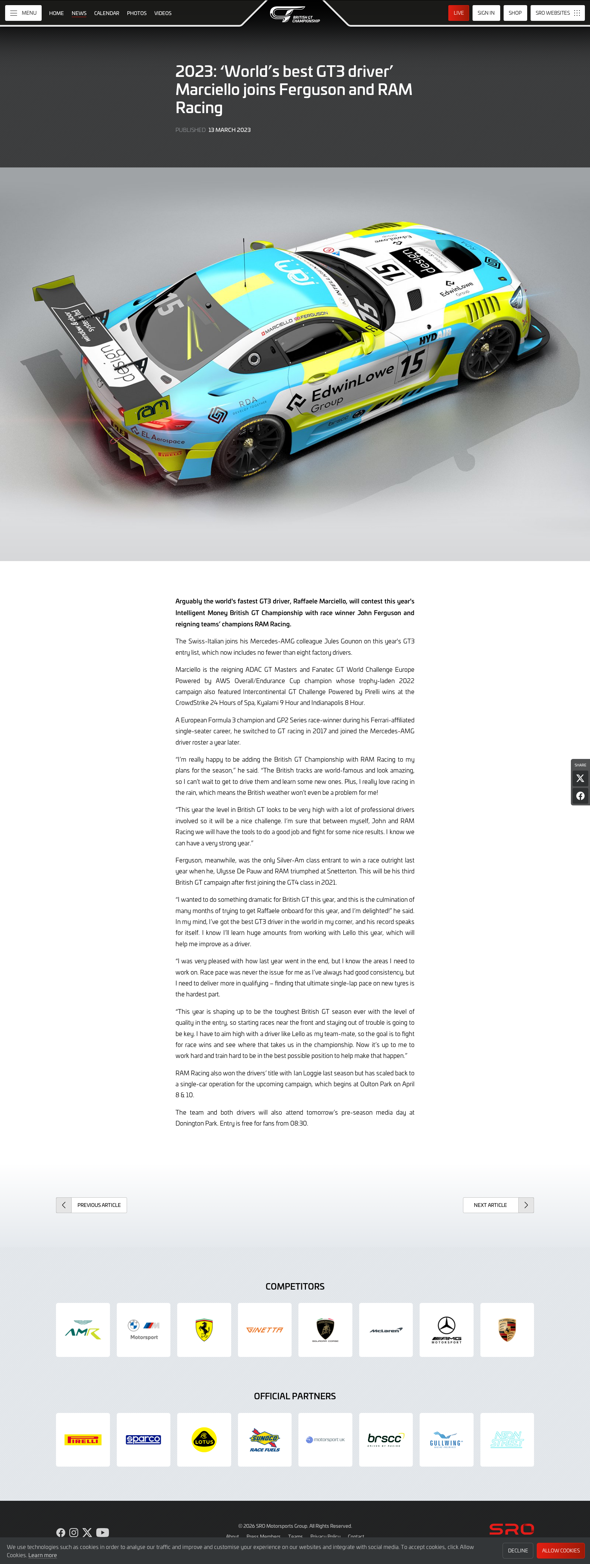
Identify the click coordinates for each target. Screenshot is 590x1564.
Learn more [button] (42, 1555)
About (232, 1536)
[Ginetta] (265, 1330)
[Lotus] (204, 1440)
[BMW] (144, 1330)
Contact (356, 1536)
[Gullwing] (447, 1440)
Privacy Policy (325, 1536)
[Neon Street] (507, 1440)
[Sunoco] (265, 1440)
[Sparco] (144, 1440)
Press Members (264, 1536)
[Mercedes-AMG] (447, 1330)
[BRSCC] (386, 1440)
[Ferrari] (204, 1330)
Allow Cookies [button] (561, 1550)
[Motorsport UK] (325, 1440)
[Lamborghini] (325, 1330)
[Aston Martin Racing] (83, 1330)
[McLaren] (386, 1330)
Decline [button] (518, 1550)
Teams (295, 1536)
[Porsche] (507, 1330)
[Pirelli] (83, 1440)
